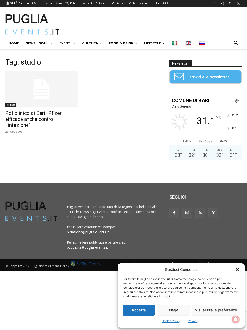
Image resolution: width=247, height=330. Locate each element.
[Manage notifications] (236, 319)
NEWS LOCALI (37, 43)
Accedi (87, 3)
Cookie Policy (171, 321)
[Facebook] (214, 3)
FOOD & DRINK (121, 43)
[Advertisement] (153, 24)
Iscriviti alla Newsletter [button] (208, 76)
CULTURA (90, 43)
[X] (238, 3)
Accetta (139, 310)
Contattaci (118, 3)
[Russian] (203, 43)
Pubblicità (162, 3)
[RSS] (230, 3)
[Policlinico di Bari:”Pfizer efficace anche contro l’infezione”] (41, 89)
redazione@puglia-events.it (88, 232)
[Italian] (175, 43)
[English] (189, 43)
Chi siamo (102, 3)
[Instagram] (222, 3)
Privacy (193, 321)
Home (14, 43)
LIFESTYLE (152, 43)
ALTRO (11, 105)
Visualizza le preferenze (216, 310)
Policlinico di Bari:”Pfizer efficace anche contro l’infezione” (33, 119)
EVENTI (65, 43)
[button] (237, 269)
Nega (173, 310)
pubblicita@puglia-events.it (87, 247)
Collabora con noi (140, 3)
